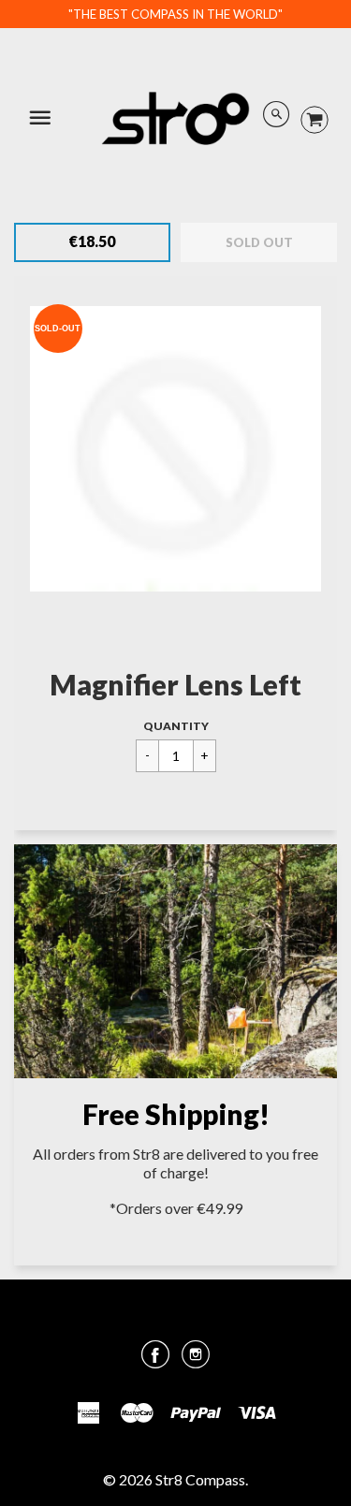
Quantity (176, 726)
